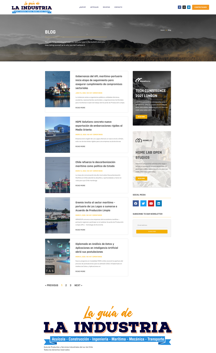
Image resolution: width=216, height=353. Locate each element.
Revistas (106, 7)
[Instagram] (184, 7)
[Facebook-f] (179, 7)
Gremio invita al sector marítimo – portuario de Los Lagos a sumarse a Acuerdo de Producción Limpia (96, 206)
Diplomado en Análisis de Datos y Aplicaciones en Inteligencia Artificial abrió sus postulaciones (96, 248)
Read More (80, 107)
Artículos (94, 7)
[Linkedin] (188, 7)
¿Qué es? (82, 7)
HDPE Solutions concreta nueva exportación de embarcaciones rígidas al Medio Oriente (98, 126)
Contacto (118, 7)
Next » (78, 285)
